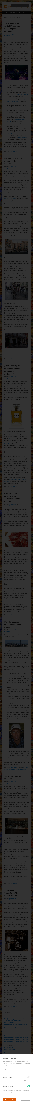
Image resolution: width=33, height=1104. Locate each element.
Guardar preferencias (25, 1100)
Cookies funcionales (8, 1077)
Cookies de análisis (8, 1086)
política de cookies (20, 1067)
